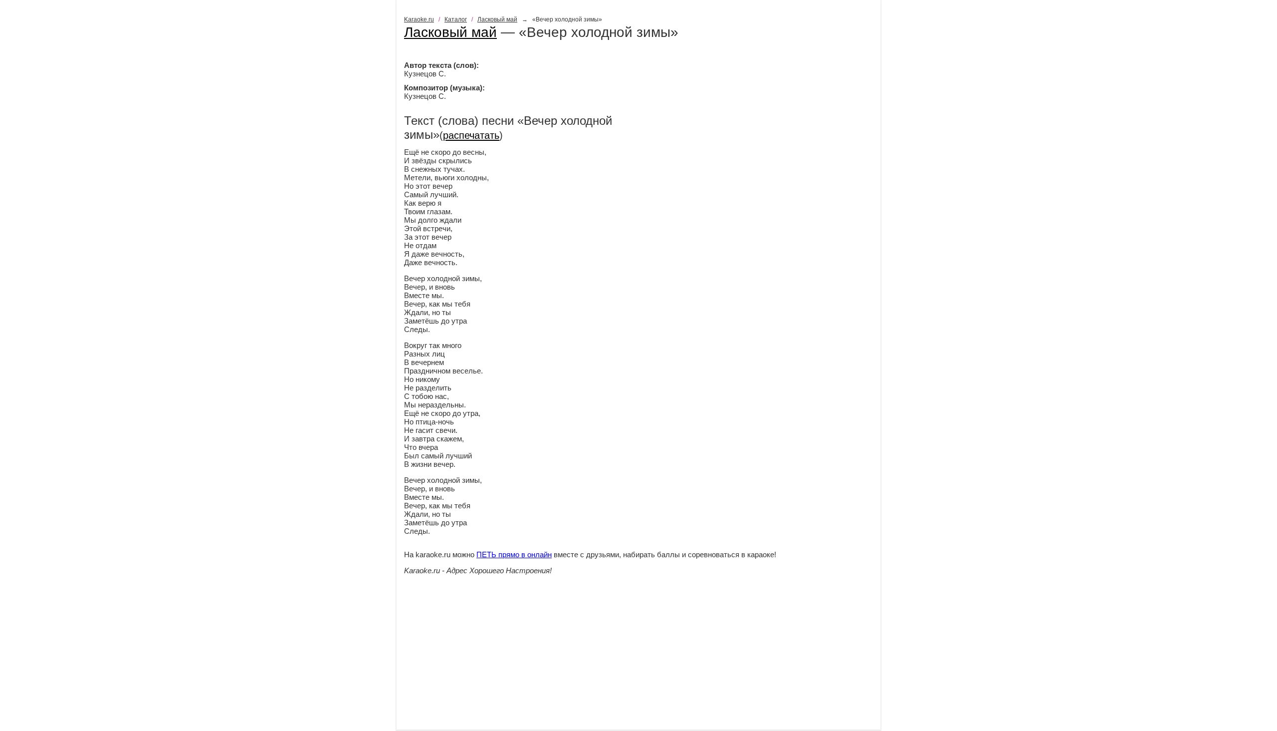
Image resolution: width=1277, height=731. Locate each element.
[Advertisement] (638, 660)
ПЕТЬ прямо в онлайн (514, 554)
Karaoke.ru (419, 19)
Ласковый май (497, 19)
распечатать (471, 135)
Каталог (455, 19)
